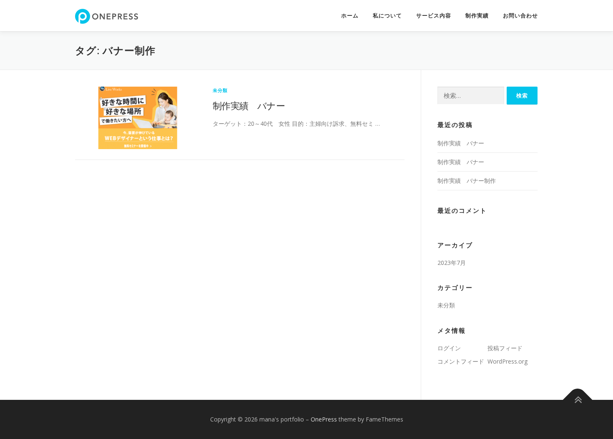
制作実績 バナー (249, 105)
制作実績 (477, 15)
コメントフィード (460, 361)
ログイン (449, 348)
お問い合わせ (520, 15)
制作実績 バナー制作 (466, 181)
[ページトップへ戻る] (578, 399)
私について (387, 15)
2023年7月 (451, 263)
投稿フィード (505, 348)
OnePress (324, 419)
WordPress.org (507, 361)
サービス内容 (433, 15)
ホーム (350, 15)
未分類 (220, 90)
